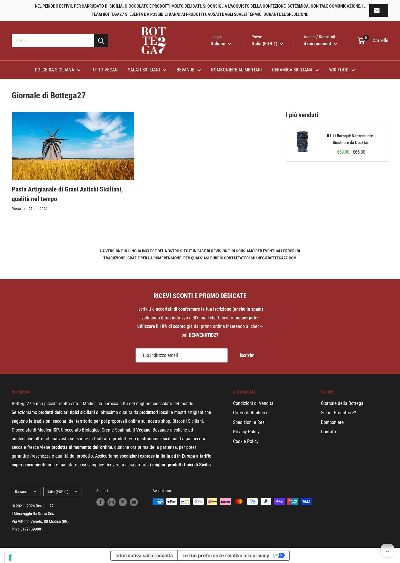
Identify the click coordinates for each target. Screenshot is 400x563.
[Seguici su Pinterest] (123, 502)
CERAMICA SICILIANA (292, 70)
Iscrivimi (248, 355)
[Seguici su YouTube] (134, 502)
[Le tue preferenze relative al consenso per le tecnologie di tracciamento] (10, 557)
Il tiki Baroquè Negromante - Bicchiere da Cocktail (351, 139)
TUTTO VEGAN (104, 70)
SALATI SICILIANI (144, 70)
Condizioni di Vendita (253, 403)
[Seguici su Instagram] (111, 502)
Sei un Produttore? (338, 412)
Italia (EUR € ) (57, 491)
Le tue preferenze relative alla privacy (225, 555)
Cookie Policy (246, 441)
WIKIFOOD (338, 70)
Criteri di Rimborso (251, 412)
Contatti (328, 431)
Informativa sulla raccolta (144, 555)
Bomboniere (332, 422)
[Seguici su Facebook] (100, 502)
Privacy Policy (246, 431)
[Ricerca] (101, 40)
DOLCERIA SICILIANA (54, 70)
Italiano (21, 491)
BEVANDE (185, 70)
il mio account (318, 44)
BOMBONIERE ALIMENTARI (236, 70)
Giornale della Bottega (342, 403)
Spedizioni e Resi (249, 422)
